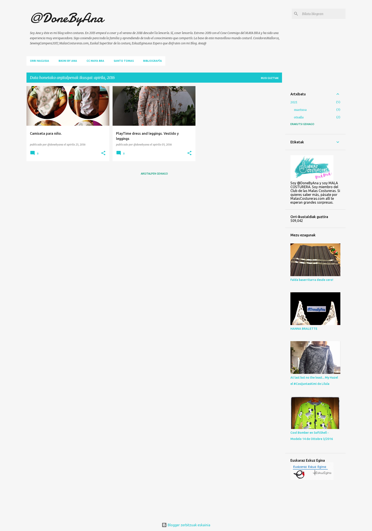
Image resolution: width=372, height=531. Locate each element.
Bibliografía (152, 60)
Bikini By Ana (68, 60)
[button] (103, 153)
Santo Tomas (124, 60)
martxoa (300, 110)
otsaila (299, 117)
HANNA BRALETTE (303, 328)
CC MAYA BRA (95, 60)
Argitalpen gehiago (154, 173)
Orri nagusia (39, 60)
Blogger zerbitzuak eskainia (188, 525)
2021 (293, 102)
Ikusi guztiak (270, 78)
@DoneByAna (66, 18)
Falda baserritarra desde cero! (311, 280)
